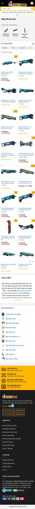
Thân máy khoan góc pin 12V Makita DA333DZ (25, 209)
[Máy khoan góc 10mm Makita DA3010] (9, 63)
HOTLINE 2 (8, 414)
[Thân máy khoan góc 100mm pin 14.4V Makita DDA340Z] (9, 144)
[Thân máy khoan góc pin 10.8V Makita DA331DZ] (9, 172)
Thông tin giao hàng (8, 463)
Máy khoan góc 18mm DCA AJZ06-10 (8, 265)
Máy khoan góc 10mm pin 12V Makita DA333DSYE (25, 73)
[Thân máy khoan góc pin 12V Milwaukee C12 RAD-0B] (9, 227)
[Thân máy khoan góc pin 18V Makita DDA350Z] (26, 227)
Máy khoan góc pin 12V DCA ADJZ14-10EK (7, 127)
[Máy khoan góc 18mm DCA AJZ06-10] (9, 255)
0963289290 (20, 414)
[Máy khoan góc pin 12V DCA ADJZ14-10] (26, 255)
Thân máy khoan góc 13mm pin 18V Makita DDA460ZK (26, 154)
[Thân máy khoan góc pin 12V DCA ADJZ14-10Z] (26, 172)
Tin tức (4, 470)
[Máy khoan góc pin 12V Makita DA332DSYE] (26, 117)
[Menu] (2, 3)
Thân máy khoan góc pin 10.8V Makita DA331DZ (7, 182)
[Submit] (32, 8)
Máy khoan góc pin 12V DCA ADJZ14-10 (24, 265)
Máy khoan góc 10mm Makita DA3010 (7, 73)
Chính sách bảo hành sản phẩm (11, 438)
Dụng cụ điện (13, 12)
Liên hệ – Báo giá (7, 448)
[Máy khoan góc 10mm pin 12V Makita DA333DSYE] (26, 63)
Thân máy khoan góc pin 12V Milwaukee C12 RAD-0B (8, 237)
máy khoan (20, 291)
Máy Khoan (22, 12)
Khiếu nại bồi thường (8, 445)
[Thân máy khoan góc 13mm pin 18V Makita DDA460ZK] (26, 144)
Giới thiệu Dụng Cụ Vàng (9, 425)
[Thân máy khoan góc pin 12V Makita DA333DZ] (26, 199)
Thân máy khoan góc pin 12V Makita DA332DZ (7, 209)
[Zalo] (12, 406)
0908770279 (20, 410)
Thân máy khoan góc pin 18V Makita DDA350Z (25, 237)
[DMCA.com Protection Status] (18, 490)
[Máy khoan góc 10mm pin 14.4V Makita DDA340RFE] (9, 91)
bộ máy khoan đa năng (15, 293)
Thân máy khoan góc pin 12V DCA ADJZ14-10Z (25, 182)
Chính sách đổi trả (7, 442)
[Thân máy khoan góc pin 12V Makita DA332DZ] (9, 199)
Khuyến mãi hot (7, 466)
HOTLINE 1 (8, 410)
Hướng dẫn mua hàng (8, 429)
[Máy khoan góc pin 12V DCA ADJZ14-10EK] (9, 117)
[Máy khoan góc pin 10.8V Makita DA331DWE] (26, 91)
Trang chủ (5, 12)
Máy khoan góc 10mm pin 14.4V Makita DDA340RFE (8, 101)
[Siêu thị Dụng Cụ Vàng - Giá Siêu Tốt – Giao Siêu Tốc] (17, 3)
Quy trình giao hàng (8, 435)
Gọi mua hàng (23, 79)
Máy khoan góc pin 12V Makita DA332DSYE (24, 127)
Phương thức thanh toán (9, 432)
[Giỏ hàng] (31, 3)
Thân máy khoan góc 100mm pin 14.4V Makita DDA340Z (8, 155)
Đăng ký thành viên (8, 460)
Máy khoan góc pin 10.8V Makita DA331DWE (25, 101)
